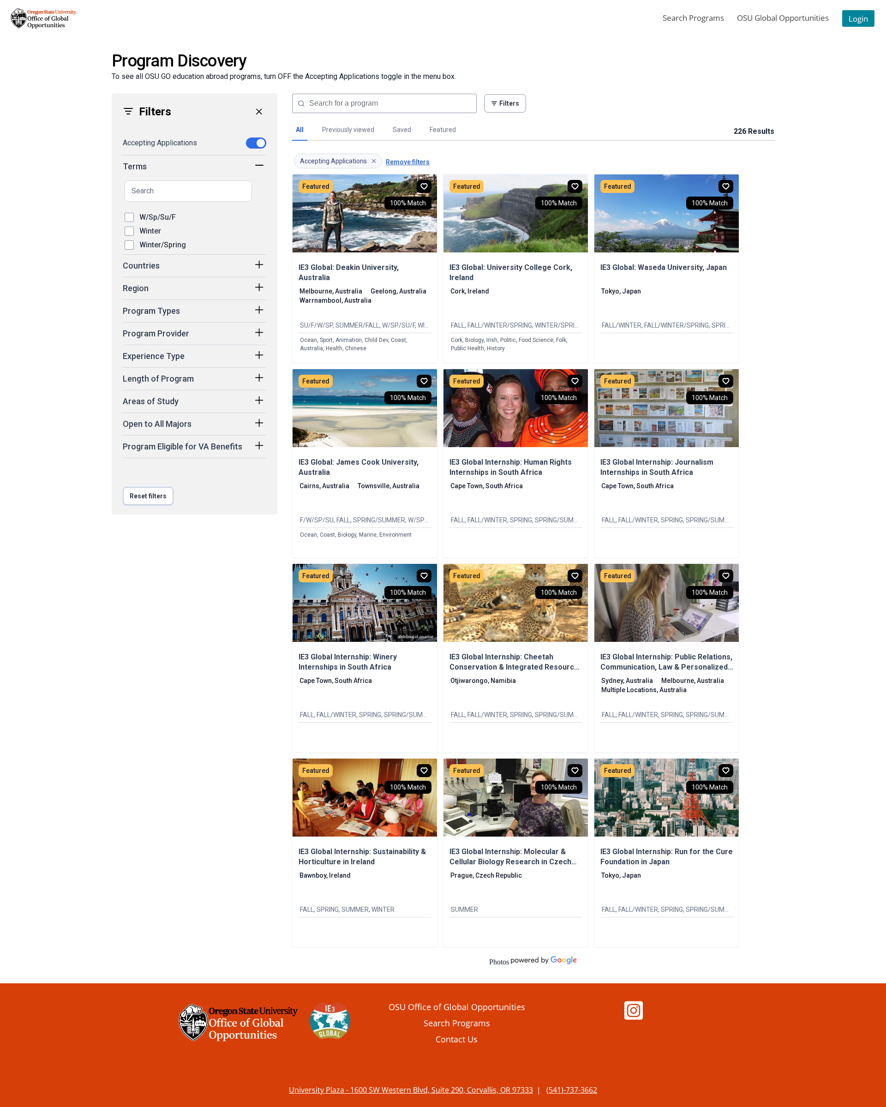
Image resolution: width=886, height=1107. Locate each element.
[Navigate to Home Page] (43, 18)
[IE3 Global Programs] (330, 1022)
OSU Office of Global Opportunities (457, 1006)
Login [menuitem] (858, 18)
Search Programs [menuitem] (693, 17)
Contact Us (457, 1039)
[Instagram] (633, 1015)
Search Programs (457, 1023)
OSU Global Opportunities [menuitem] (783, 17)
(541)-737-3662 (571, 1090)
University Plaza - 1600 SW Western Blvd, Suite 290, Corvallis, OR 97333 (411, 1090)
